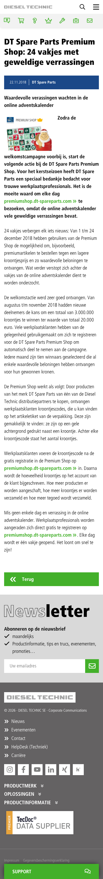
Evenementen (22, 730)
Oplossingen (19, 794)
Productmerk (21, 786)
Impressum (11, 860)
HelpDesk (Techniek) (29, 747)
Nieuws (17, 721)
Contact (17, 738)
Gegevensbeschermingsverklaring (46, 860)
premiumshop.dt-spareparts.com (37, 201)
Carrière (18, 755)
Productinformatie (28, 803)
